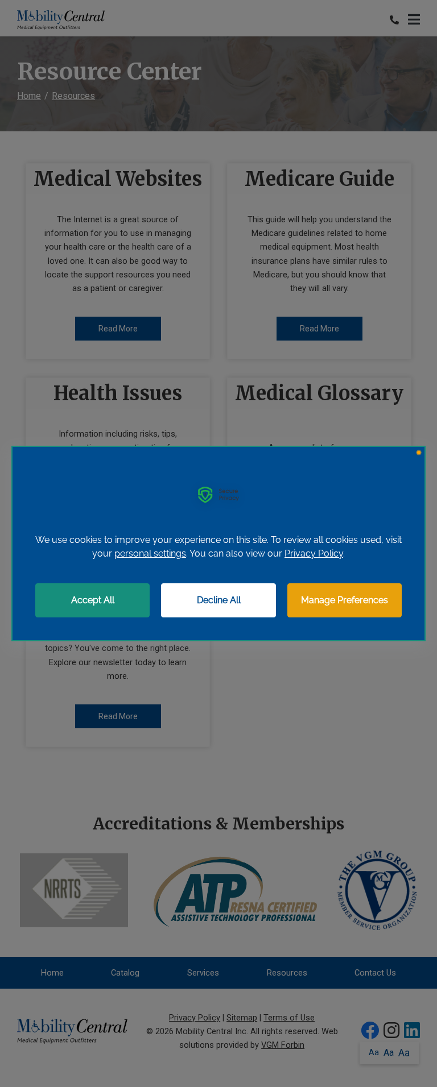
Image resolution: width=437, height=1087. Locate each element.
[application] (218, 543)
